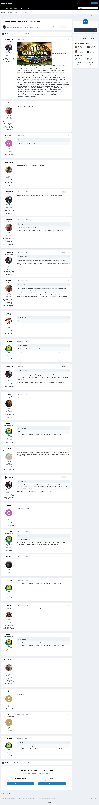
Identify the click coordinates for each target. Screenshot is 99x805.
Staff (16, 12)
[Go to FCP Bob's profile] (8, 348)
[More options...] (68, 40)
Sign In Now (52, 783)
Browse (23, 8)
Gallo (9, 313)
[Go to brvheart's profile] (8, 110)
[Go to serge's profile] (8, 614)
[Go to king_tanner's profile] (8, 169)
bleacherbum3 (94, 50)
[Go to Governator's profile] (4, 27)
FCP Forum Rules (79, 30)
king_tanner (9, 162)
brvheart (9, 103)
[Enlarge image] (34, 53)
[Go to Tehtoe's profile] (8, 403)
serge (9, 605)
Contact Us (49, 802)
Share (55, 26)
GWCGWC (8, 135)
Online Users (23, 12)
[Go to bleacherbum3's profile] (88, 51)
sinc (9, 691)
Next (17, 33)
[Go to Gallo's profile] (8, 320)
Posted (22, 39)
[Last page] (21, 34)
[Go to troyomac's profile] (8, 564)
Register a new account (20, 783)
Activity (29, 8)
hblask (9, 449)
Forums (3, 12)
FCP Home (5, 8)
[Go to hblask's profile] (8, 456)
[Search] (96, 8)
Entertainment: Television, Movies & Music (27, 27)
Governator (12, 26)
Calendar (10, 12)
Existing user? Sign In (83, 3)
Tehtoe (8, 394)
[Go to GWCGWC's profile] (8, 143)
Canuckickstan (9, 660)
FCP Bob (9, 341)
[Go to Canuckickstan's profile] (8, 667)
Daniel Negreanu (14, 8)
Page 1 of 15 (27, 33)
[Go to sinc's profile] (8, 698)
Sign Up (94, 3)
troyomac (9, 556)
